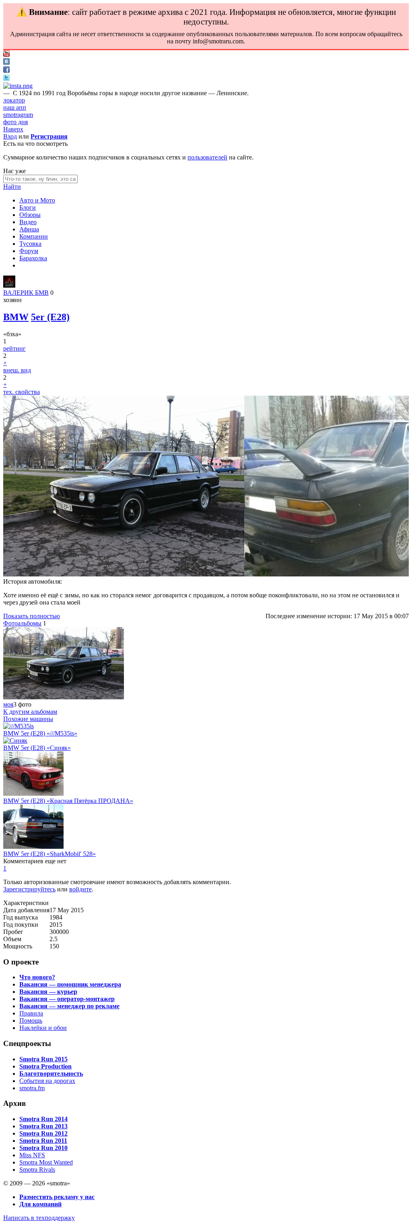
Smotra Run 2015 (43, 1059)
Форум (28, 250)
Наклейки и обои (43, 1027)
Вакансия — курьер (48, 991)
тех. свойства (21, 391)
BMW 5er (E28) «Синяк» (37, 747)
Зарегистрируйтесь (29, 889)
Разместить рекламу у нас (57, 1196)
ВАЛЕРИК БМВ (26, 292)
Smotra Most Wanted (46, 1162)
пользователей (207, 157)
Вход (10, 136)
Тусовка (30, 243)
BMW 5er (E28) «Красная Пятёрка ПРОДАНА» (68, 800)
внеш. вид (17, 370)
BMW (16, 317)
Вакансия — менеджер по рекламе (69, 1006)
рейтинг (14, 348)
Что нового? (37, 977)
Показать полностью (31, 616)
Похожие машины (28, 718)
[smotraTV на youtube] (6, 54)
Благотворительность (51, 1073)
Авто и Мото (37, 200)
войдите (80, 889)
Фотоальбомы (22, 623)
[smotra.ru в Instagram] (18, 85)
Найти (12, 186)
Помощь (30, 1020)
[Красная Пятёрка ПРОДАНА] (33, 793)
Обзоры (30, 214)
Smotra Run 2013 (43, 1126)
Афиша (29, 229)
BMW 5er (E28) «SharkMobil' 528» (49, 853)
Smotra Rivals (37, 1169)
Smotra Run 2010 (43, 1147)
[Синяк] (15, 740)
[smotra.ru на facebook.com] (6, 70)
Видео (28, 222)
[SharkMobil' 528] (33, 846)
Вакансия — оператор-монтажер (67, 998)
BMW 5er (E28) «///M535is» (40, 733)
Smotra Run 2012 (43, 1133)
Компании (33, 236)
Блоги (27, 207)
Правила (31, 1013)
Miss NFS (32, 1155)
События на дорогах (47, 1080)
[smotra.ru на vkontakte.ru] (6, 62)
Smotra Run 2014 (43, 1119)
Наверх (13, 129)
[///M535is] (18, 726)
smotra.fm (32, 1088)
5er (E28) (50, 317)
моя (8, 704)
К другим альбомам (30, 711)
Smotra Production (45, 1066)
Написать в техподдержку (39, 1217)
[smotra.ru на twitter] (6, 78)
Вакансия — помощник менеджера (70, 984)
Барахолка (33, 258)
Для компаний (40, 1204)
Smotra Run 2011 (43, 1140)
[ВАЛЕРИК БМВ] (9, 285)
